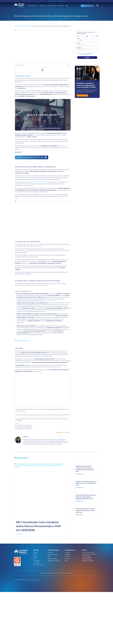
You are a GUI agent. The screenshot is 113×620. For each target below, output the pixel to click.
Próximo (87, 57)
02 (87, 36)
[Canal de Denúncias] (20, 5)
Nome (78, 38)
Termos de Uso (90, 53)
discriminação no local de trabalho (39, 182)
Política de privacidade (88, 560)
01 (77, 36)
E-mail (78, 43)
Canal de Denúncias (49, 300)
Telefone (79, 47)
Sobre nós (61, 5)
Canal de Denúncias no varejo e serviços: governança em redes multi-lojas (85, 510)
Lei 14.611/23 (42, 5)
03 (96, 36)
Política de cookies (87, 559)
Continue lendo (79, 473)
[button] (97, 5)
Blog (66, 5)
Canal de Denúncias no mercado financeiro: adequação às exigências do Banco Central (86, 496)
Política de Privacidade (84, 54)
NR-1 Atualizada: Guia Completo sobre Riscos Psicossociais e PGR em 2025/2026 (38, 526)
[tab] (43, 410)
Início (16, 26)
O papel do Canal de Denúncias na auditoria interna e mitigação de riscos (86, 483)
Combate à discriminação (26, 26)
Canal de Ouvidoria (52, 5)
